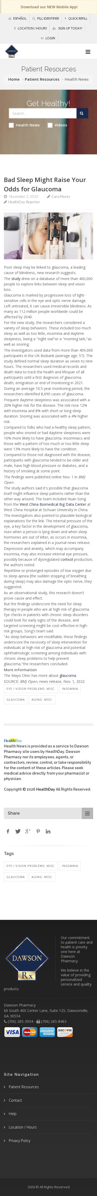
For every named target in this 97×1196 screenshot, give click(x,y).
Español (19, 18)
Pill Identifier (47, 18)
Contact (15, 1100)
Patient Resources (42, 79)
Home (14, 79)
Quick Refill (77, 18)
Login (50, 38)
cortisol (67, 559)
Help (12, 1113)
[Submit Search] (82, 113)
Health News (28, 124)
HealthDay (45, 789)
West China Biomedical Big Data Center (53, 504)
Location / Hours (32, 28)
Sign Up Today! (69, 28)
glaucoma (67, 675)
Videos (61, 124)
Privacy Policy (19, 1140)
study (15, 278)
